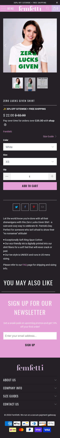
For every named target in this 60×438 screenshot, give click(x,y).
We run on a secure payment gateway (38, 415)
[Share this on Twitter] (16, 207)
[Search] (47, 8)
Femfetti (7, 131)
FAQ (24, 264)
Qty (4, 169)
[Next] (54, 45)
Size (5, 155)
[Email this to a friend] (42, 207)
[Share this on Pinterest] (34, 207)
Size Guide (48, 136)
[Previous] (5, 45)
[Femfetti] (30, 8)
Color (5, 140)
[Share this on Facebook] (25, 207)
